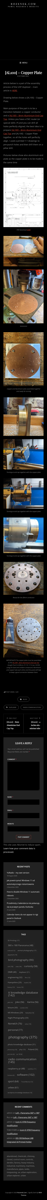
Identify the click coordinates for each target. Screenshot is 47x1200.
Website (10, 824)
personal (15, 1029)
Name (10, 797)
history (11, 987)
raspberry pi (16, 1068)
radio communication (32, 707)
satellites (32, 1069)
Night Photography (18, 1017)
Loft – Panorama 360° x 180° (28, 1113)
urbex (13, 1087)
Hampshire (15, 982)
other (28, 1024)
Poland (33, 1049)
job (10, 1002)
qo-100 (19, 1054)
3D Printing (13, 940)
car (10, 966)
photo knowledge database (22, 1044)
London (24, 1008)
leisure (13, 1007)
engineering (15, 977)
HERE (14, 90)
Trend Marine (27, 1082)
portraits (11, 1054)
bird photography (21, 960)
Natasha (29, 1013)
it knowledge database (23, 994)
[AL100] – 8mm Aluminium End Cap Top (25, 663)
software (25, 1075)
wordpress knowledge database (20, 1093)
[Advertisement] (23, 35)
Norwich (15, 1023)
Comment (12, 759)
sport (13, 1081)
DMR (12, 972)
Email (10, 810)
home (20, 987)
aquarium (12, 955)
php (22, 1049)
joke (19, 1002)
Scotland (11, 1075)
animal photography (27, 950)
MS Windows (15, 1012)
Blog (25, 699)
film (27, 978)
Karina (32, 1002)
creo (18, 966)
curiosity (31, 966)
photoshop (12, 1049)
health (27, 982)
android (11, 951)
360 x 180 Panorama (20, 945)
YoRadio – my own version (18, 872)
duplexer (12, 707)
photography (22, 1037)
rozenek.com (23, 3)
